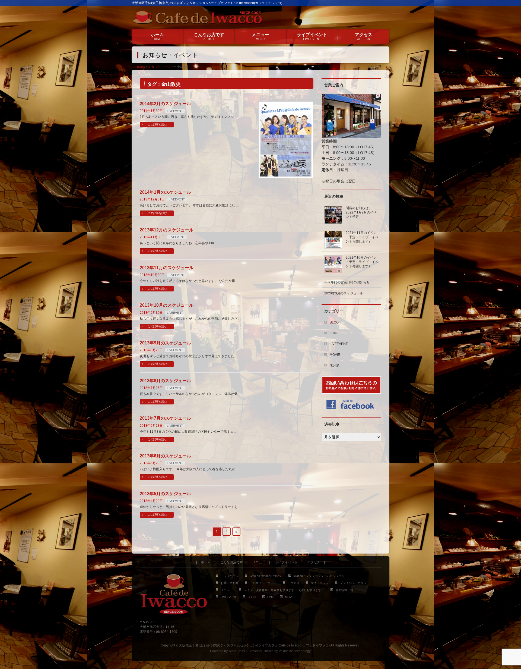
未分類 (334, 365)
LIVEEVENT (175, 110)
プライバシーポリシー (355, 583)
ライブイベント (286, 562)
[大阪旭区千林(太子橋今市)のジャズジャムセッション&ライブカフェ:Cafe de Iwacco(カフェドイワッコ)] (197, 18)
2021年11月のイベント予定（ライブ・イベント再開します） (362, 237)
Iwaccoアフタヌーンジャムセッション (319, 575)
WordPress (236, 651)
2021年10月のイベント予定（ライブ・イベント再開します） (362, 262)
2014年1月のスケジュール (165, 192)
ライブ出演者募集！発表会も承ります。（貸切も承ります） (284, 590)
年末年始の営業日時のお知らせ (347, 282)
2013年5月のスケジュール (165, 493)
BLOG (334, 322)
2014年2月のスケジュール (165, 103)
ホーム (206, 562)
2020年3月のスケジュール (343, 293)
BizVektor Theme (261, 651)
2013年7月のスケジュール (165, 418)
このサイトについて (263, 583)
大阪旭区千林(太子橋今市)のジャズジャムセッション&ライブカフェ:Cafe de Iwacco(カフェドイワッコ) (254, 645)
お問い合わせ (230, 583)
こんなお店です (231, 562)
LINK (333, 333)
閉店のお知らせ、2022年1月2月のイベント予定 (361, 212)
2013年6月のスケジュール (165, 456)
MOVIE (335, 355)
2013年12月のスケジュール (166, 230)
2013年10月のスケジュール (166, 305)
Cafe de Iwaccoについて (266, 575)
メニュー (258, 562)
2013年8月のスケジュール (165, 380)
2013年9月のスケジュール (165, 343)
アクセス (313, 562)
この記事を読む (157, 124)
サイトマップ (320, 583)
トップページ (230, 575)
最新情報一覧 (344, 590)
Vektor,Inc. (286, 651)
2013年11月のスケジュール (166, 267)
